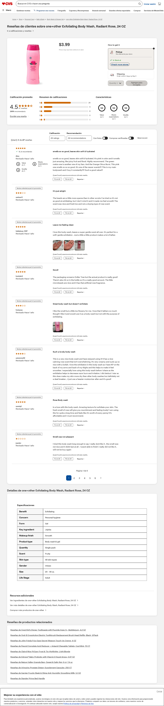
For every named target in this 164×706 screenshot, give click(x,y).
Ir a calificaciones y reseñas (19, 31)
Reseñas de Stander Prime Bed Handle (27, 678)
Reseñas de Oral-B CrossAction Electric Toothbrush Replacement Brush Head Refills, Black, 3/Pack (54, 635)
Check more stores (119, 64)
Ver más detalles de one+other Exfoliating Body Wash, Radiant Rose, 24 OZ (43, 605)
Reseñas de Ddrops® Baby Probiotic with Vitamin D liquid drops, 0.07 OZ (42, 657)
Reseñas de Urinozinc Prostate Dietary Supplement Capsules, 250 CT (41, 667)
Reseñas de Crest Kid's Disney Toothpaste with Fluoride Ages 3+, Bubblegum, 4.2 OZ (48, 630)
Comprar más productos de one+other (27, 610)
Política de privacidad (71, 703)
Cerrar (159, 691)
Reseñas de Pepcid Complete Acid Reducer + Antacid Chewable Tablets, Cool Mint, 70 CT (50, 646)
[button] (105, 138)
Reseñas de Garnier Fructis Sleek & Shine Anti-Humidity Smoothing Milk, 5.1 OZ (45, 673)
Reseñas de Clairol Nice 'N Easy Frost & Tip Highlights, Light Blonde (40, 651)
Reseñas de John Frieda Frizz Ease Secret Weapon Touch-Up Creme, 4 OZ (43, 640)
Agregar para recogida (136, 84)
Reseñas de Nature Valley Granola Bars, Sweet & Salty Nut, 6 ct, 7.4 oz (41, 662)
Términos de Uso (87, 703)
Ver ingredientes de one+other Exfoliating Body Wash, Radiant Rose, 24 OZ (43, 600)
